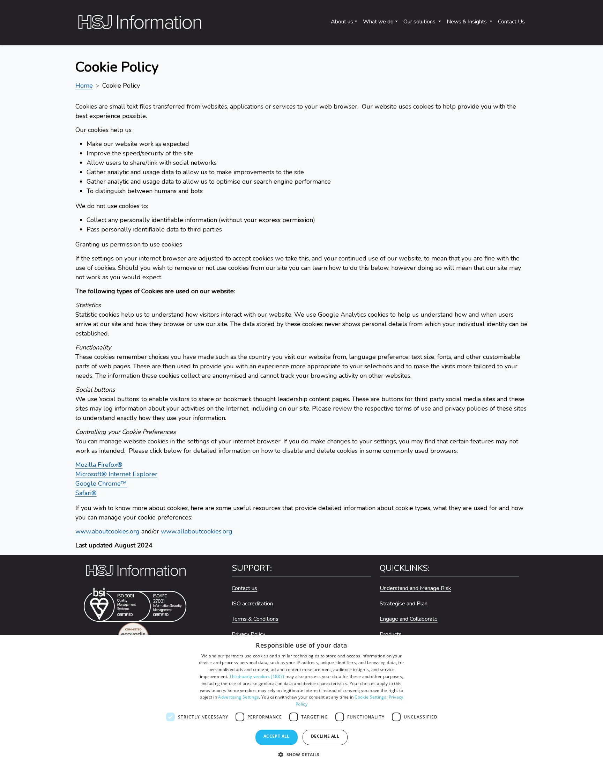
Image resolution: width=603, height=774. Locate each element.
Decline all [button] (325, 736)
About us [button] (342, 21)
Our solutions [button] (420, 21)
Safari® (86, 493)
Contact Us (511, 21)
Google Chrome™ (101, 483)
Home (84, 85)
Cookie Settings (370, 697)
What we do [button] (378, 21)
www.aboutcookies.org (107, 531)
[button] (301, 758)
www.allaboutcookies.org (196, 531)
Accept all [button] (276, 736)
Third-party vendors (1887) (256, 676)
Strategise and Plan (403, 603)
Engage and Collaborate (409, 619)
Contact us (244, 588)
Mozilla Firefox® (98, 464)
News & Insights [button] (467, 21)
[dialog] (301, 704)
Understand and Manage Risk (415, 588)
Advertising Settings (238, 697)
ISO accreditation (252, 603)
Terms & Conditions (255, 619)
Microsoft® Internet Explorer (116, 474)
